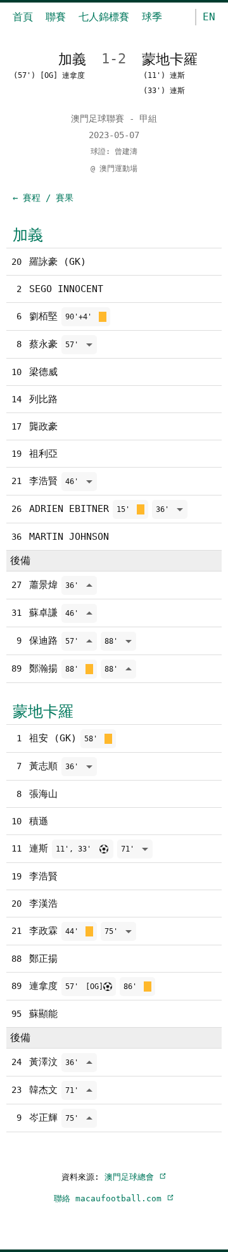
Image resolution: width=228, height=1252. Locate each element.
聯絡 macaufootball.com (110, 1198)
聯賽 (56, 17)
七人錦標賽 (104, 17)
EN (209, 17)
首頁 (23, 17)
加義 (28, 235)
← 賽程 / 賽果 (43, 198)
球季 (152, 17)
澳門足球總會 (131, 1177)
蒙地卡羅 (43, 711)
